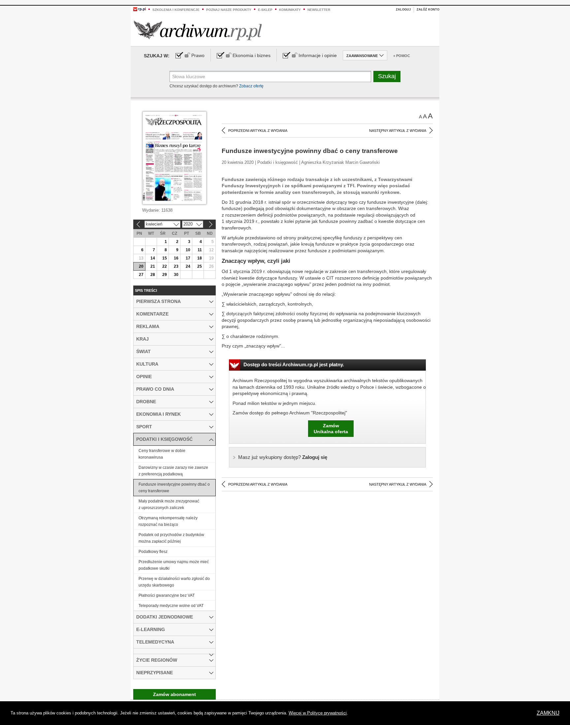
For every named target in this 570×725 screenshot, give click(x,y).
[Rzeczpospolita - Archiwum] (198, 30)
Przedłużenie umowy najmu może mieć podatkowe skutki (174, 565)
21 (152, 266)
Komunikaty (290, 10)
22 (164, 266)
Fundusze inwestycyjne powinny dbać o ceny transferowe (174, 487)
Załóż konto (428, 9)
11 (200, 250)
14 (152, 258)
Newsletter (318, 10)
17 (188, 258)
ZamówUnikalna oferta (331, 428)
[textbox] (270, 76)
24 (188, 266)
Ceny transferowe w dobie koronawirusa (162, 454)
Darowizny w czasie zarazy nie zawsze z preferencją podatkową (173, 470)
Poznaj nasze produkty (228, 10)
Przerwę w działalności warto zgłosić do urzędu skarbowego (174, 582)
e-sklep (265, 10)
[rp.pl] (139, 9)
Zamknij (548, 713)
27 (141, 274)
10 (188, 250)
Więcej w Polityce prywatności (318, 712)
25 (199, 266)
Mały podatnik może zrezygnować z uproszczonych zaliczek (169, 504)
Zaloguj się (282, 457)
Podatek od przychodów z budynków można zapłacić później (171, 538)
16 (176, 258)
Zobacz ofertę (251, 86)
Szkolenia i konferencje (176, 10)
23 (176, 266)
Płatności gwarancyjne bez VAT (167, 595)
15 (164, 258)
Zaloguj (403, 9)
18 (199, 258)
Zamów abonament (174, 694)
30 (176, 274)
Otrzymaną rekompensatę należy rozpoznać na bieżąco (168, 521)
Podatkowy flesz (153, 551)
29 (164, 274)
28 (152, 274)
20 (141, 266)
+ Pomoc (401, 56)
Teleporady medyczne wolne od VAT (171, 605)
